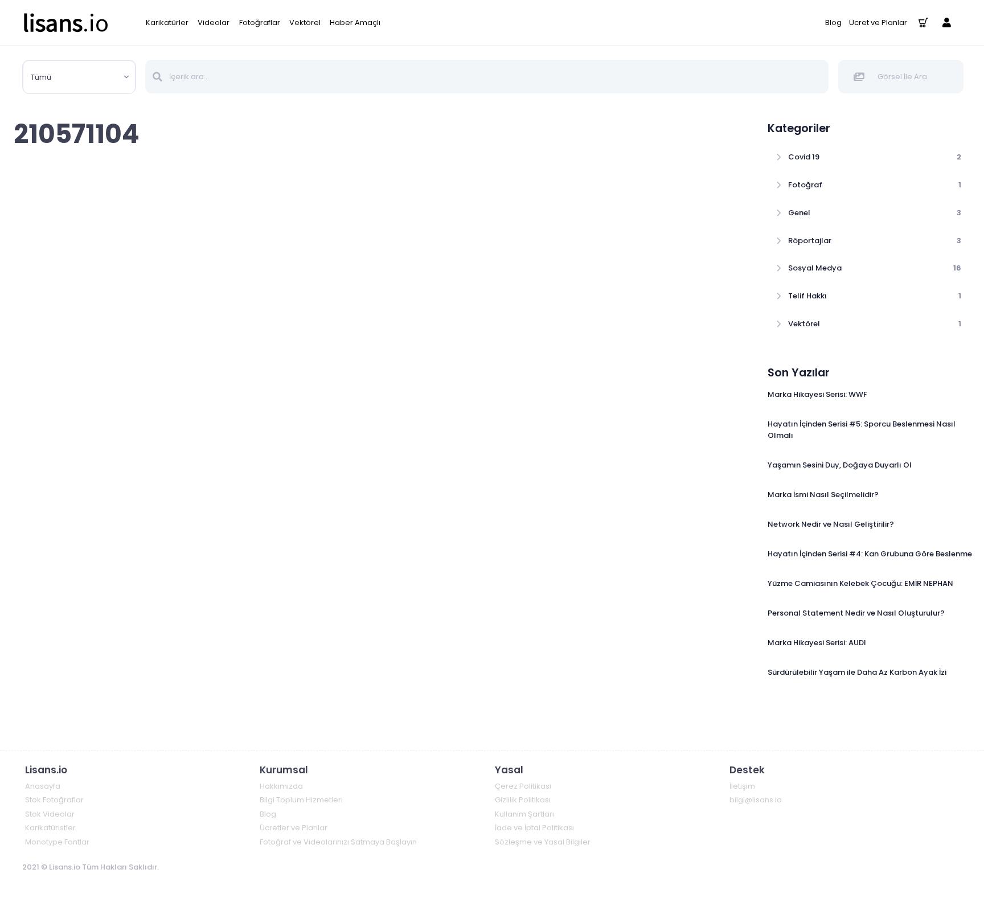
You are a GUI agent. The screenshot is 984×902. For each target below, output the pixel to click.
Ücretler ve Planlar (293, 827)
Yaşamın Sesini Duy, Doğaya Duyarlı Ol (840, 465)
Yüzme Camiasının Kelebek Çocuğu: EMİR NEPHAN (860, 583)
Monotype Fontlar (57, 842)
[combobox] (79, 77)
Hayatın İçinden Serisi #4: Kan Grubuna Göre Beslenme (870, 553)
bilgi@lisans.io (755, 799)
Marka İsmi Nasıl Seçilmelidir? (823, 494)
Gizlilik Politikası (523, 799)
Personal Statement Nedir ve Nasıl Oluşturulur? (856, 613)
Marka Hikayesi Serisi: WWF (817, 394)
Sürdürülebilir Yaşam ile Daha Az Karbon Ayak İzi (857, 672)
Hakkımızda (281, 786)
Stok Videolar (50, 814)
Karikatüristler (50, 827)
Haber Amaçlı (355, 22)
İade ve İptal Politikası (534, 827)
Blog (833, 22)
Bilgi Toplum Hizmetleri (301, 799)
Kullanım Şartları (524, 814)
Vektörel (305, 22)
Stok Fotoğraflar (54, 799)
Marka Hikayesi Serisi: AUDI (817, 642)
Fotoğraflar (259, 22)
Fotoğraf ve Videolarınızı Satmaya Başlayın (338, 842)
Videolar (213, 22)
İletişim (742, 786)
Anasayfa (42, 786)
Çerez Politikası (523, 786)
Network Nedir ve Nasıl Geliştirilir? (831, 524)
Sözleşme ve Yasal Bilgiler (543, 842)
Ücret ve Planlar (878, 22)
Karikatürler (167, 22)
